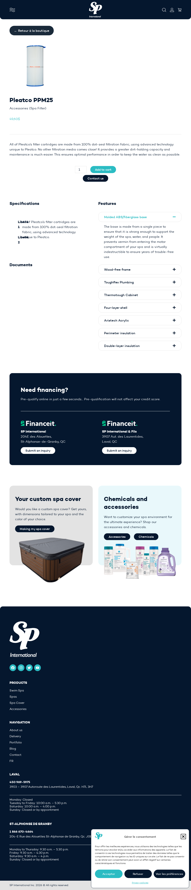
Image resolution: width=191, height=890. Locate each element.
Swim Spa (17, 690)
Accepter (108, 874)
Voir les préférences (169, 874)
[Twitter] (29, 667)
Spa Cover (17, 703)
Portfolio (16, 742)
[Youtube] (37, 667)
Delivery (15, 736)
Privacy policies (140, 882)
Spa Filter (37, 108)
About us (16, 730)
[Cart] (179, 9)
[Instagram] (21, 667)
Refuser (138, 874)
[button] (183, 836)
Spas (13, 696)
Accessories (19, 108)
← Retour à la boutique (31, 31)
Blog (13, 748)
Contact (15, 755)
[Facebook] (13, 667)
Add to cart (103, 169)
